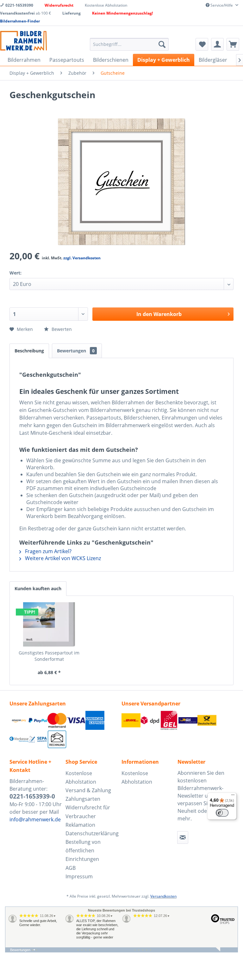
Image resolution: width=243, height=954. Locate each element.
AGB (70, 867)
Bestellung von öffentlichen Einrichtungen (83, 850)
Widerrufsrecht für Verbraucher (87, 811)
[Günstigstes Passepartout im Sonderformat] (49, 624)
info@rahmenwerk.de (35, 819)
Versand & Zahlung (88, 790)
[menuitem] (129, 44)
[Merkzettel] (202, 44)
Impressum (79, 876)
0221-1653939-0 (32, 796)
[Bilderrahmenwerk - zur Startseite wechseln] (23, 41)
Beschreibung (29, 351)
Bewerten (61, 329)
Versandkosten (163, 896)
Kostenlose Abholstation (80, 777)
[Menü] (233, 796)
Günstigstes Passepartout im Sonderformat (49, 656)
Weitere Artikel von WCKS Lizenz (62, 558)
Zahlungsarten (82, 798)
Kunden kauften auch (38, 588)
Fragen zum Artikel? (48, 551)
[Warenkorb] (233, 44)
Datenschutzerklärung (91, 833)
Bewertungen (76, 351)
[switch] (222, 813)
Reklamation (80, 824)
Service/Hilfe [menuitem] (221, 5)
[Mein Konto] (217, 44)
